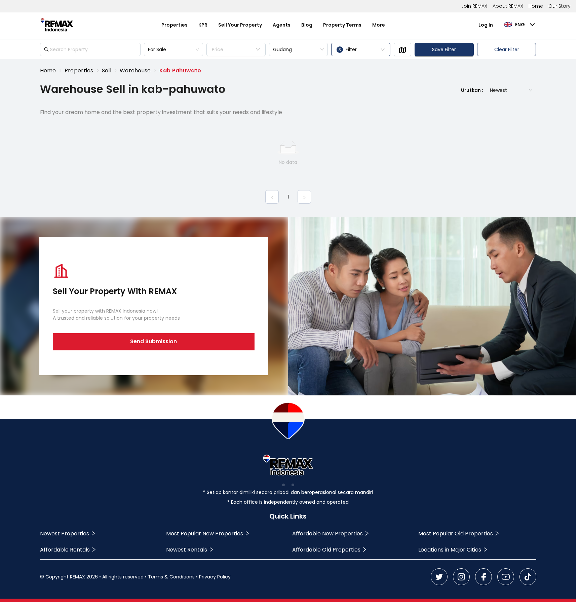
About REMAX (508, 6)
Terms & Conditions (171, 576)
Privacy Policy (215, 576)
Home (536, 6)
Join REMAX (474, 6)
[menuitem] (174, 25)
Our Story (559, 6)
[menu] (273, 24)
